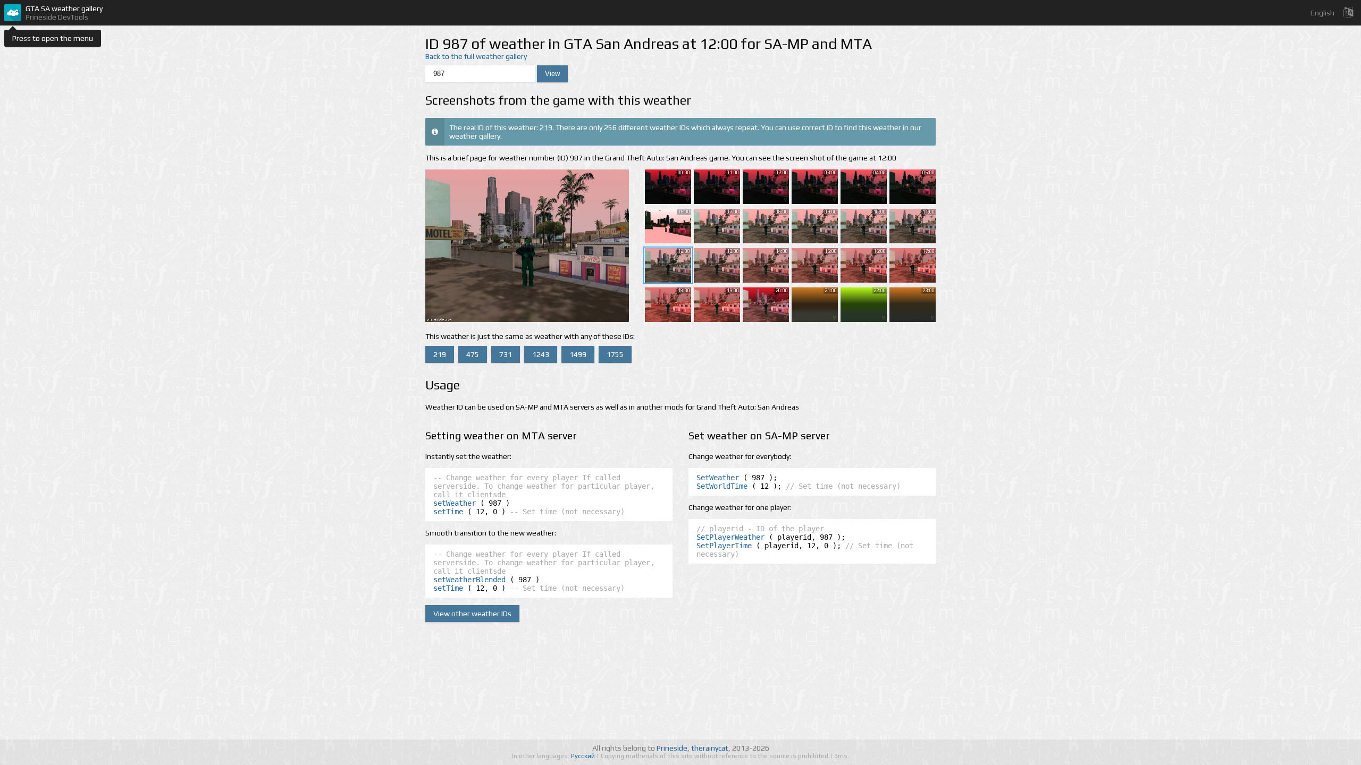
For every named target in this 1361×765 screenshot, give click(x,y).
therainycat (709, 748)
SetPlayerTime (724, 545)
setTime (448, 511)
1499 (577, 354)
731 (505, 354)
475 (472, 354)
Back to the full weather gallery (476, 56)
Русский (584, 756)
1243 (540, 354)
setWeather (454, 503)
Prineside (672, 748)
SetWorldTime (721, 486)
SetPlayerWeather (730, 537)
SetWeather (717, 477)
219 (546, 127)
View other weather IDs (472, 613)
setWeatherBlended (469, 579)
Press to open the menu (52, 38)
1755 (615, 354)
